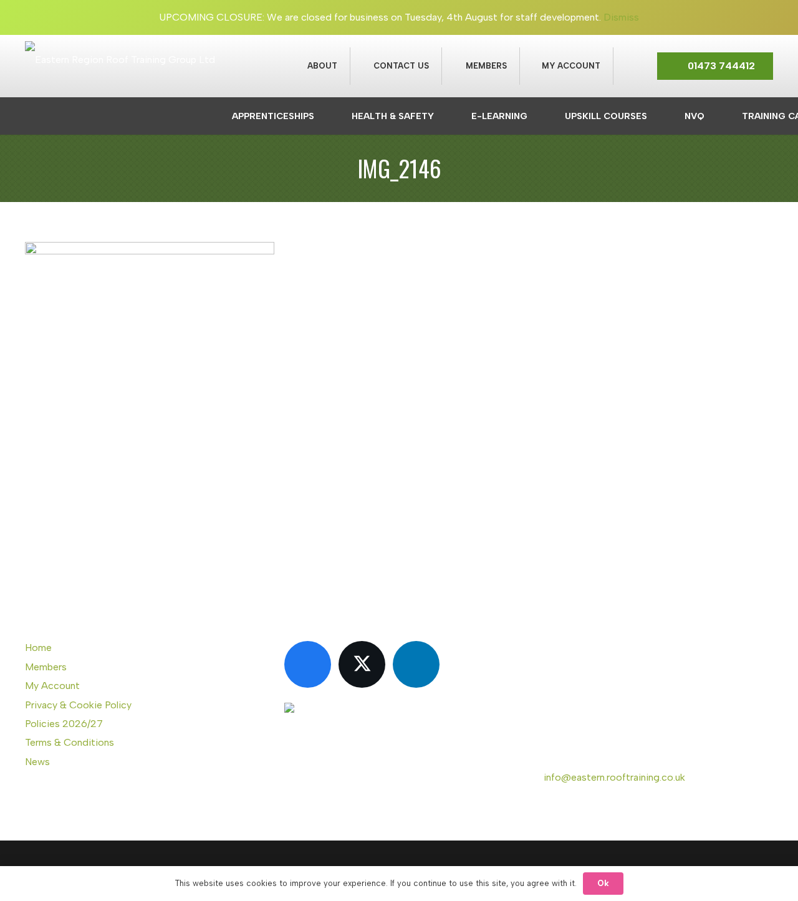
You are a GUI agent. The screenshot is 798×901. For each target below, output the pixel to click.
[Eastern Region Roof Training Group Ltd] (120, 97)
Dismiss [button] (621, 17)
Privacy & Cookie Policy (78, 705)
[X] (362, 664)
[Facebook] (307, 664)
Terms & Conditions (69, 742)
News (37, 762)
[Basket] (628, 66)
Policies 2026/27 (64, 724)
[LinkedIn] (416, 664)
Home (38, 647)
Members (46, 667)
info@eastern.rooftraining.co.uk (614, 777)
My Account (52, 685)
